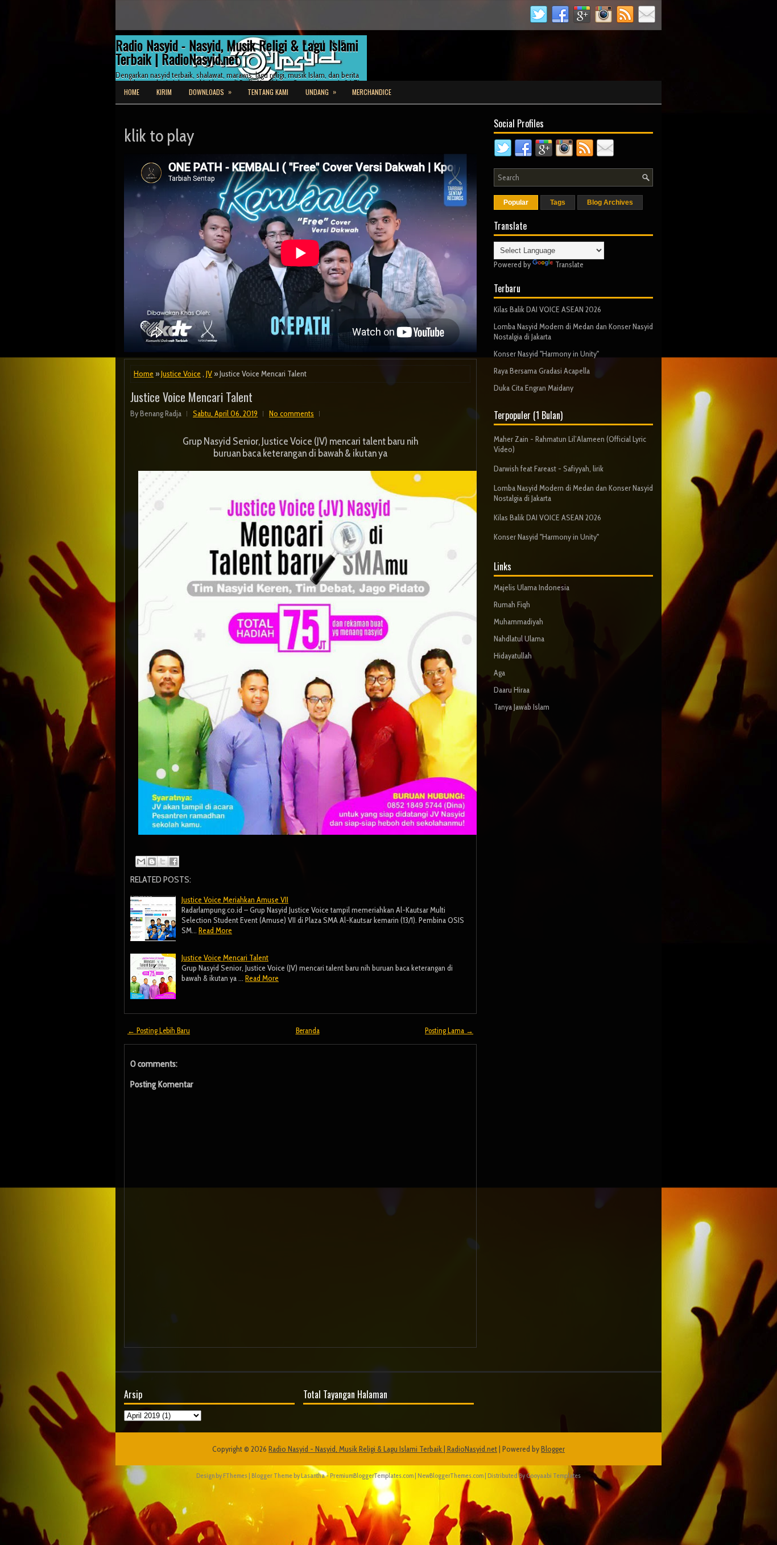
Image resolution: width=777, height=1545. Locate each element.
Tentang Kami (267, 92)
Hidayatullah (513, 656)
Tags (557, 202)
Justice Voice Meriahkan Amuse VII (234, 899)
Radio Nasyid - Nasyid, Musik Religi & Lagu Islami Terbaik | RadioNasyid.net (236, 52)
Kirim (164, 92)
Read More (215, 930)
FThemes (235, 1475)
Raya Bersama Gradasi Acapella (542, 371)
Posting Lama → (449, 1030)
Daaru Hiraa (512, 690)
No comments (291, 413)
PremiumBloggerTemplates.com (372, 1475)
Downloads (210, 91)
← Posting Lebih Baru (158, 1030)
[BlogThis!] (152, 861)
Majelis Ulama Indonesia (531, 587)
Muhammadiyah (518, 621)
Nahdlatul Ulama (519, 638)
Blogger (553, 1449)
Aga (499, 673)
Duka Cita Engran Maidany (533, 388)
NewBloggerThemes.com (450, 1475)
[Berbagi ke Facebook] (173, 861)
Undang (320, 91)
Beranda (308, 1030)
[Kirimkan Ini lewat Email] (141, 861)
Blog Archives (610, 202)
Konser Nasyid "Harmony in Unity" (546, 354)
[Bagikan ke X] (162, 861)
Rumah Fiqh (512, 604)
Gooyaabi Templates (553, 1475)
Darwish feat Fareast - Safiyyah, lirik (549, 468)
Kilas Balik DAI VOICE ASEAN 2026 (547, 309)
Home (131, 92)
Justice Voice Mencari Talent (191, 397)
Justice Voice (181, 373)
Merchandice (371, 92)
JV (209, 373)
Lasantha (313, 1475)
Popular (515, 202)
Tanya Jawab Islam (521, 707)
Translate (569, 264)
